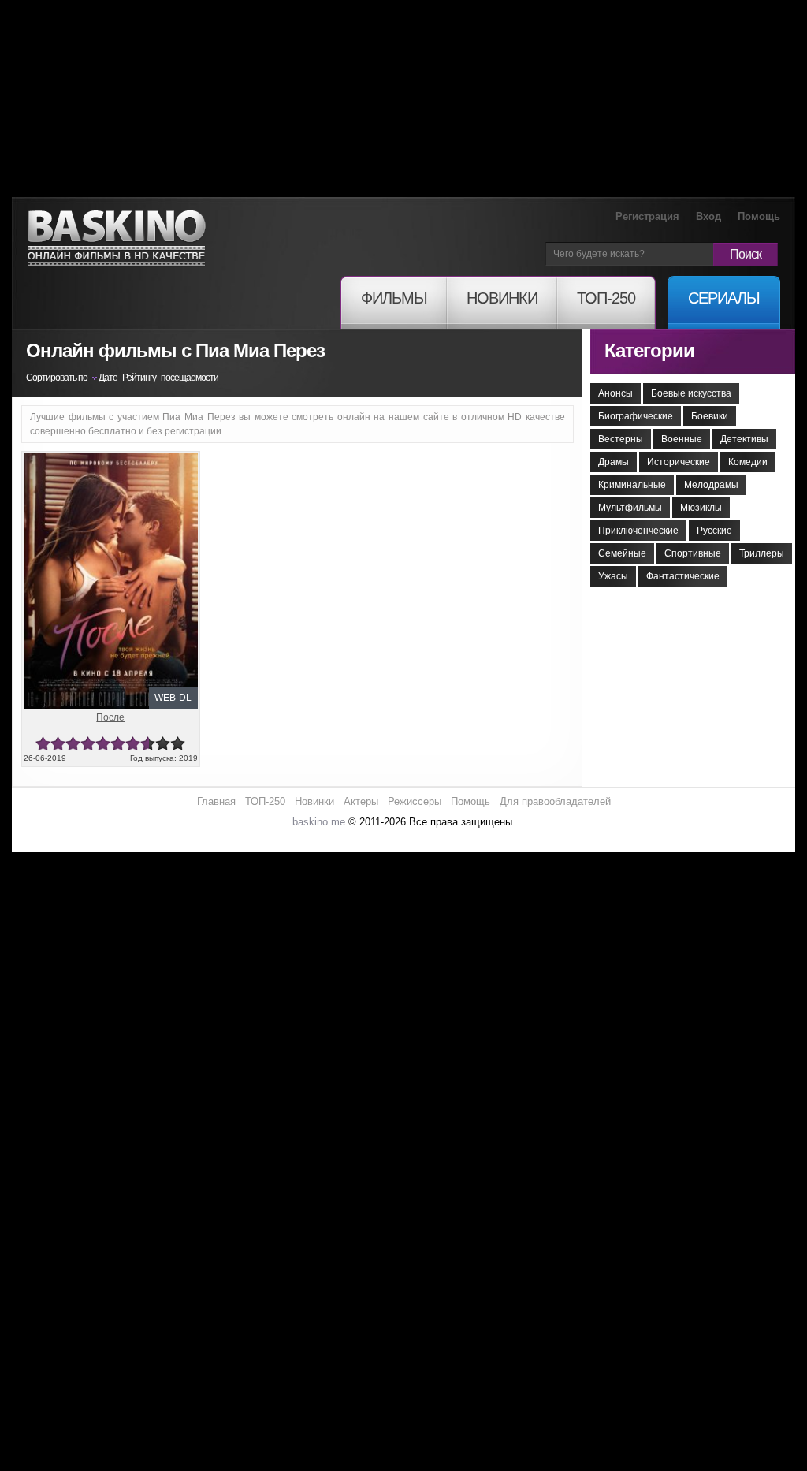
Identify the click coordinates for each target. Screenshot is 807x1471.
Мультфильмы (630, 507)
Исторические (678, 461)
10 (177, 744)
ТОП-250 (265, 801)
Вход (708, 216)
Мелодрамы (711, 484)
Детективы (744, 439)
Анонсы (615, 393)
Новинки (314, 801)
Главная (216, 801)
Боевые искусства (691, 393)
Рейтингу (139, 377)
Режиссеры (414, 801)
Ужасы (613, 576)
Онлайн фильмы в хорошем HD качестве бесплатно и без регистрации (117, 238)
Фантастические (683, 576)
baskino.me (318, 822)
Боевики (709, 416)
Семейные (622, 553)
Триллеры (761, 553)
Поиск (745, 254)
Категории (649, 350)
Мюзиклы (701, 507)
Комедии (748, 461)
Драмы (613, 461)
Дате (108, 377)
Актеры (361, 801)
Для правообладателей (555, 801)
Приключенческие (638, 530)
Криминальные (632, 484)
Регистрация (647, 216)
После (110, 717)
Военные (681, 439)
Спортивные (692, 553)
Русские (714, 530)
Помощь (759, 216)
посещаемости (189, 377)
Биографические (635, 416)
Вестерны (620, 439)
